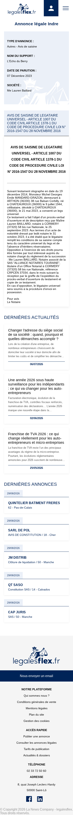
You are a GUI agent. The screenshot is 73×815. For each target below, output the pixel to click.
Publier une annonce (36, 736)
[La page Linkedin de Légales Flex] (42, 801)
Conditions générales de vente (36, 702)
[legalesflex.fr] (22, 8)
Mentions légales (36, 708)
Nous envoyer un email (36, 676)
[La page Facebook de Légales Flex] (31, 801)
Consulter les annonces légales (36, 742)
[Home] (36, 656)
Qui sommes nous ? (36, 695)
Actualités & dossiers (36, 755)
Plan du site (36, 714)
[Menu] (65, 8)
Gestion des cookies (36, 720)
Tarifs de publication (36, 749)
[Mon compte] (51, 8)
